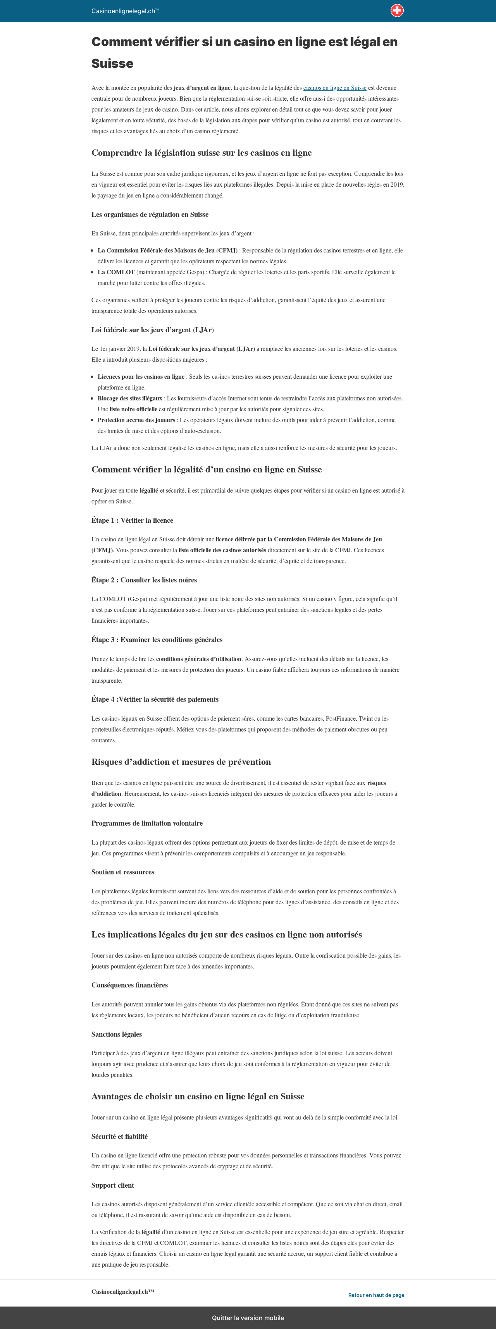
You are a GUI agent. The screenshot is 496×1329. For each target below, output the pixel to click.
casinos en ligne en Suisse (335, 87)
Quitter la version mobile (248, 1318)
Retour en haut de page (376, 1295)
